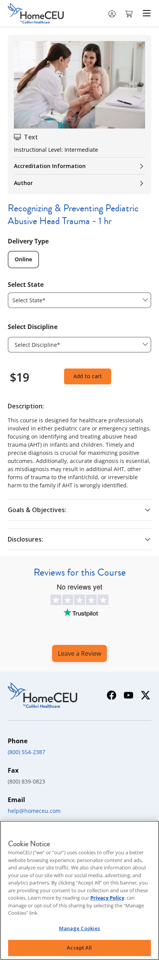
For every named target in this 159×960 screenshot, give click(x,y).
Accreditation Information (50, 166)
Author (23, 183)
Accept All (79, 947)
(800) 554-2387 (26, 752)
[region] (79, 890)
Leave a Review (79, 653)
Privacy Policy (107, 897)
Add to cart (87, 376)
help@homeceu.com (34, 810)
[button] (129, 13)
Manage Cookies (79, 928)
